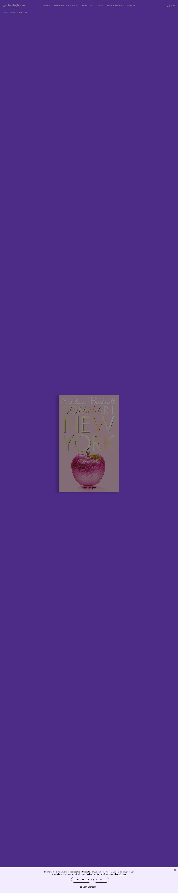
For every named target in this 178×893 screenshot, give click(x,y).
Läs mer (122, 874)
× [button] (175, 870)
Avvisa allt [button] (101, 880)
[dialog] (89, 446)
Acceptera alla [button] (81, 880)
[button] (89, 887)
